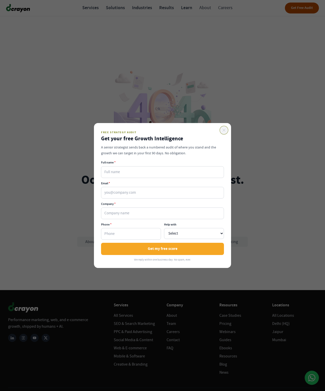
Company (108, 204)
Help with (170, 224)
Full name (108, 162)
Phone (106, 224)
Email (105, 183)
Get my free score (162, 248)
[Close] (224, 130)
